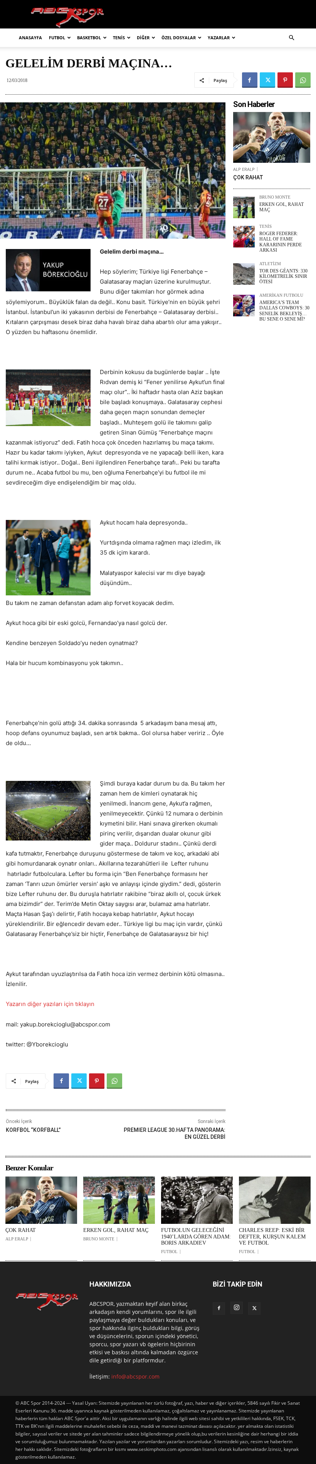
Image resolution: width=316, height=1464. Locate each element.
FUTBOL (57, 37)
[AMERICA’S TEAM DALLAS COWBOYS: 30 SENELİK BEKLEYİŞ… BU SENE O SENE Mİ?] (244, 305)
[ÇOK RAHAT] (271, 137)
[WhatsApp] (303, 80)
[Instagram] (236, 1308)
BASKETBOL (89, 37)
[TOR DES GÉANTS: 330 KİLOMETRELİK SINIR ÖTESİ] (244, 274)
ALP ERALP (244, 169)
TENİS (119, 37)
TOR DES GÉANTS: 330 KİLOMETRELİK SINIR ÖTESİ (283, 276)
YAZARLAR (219, 37)
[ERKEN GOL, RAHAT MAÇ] (244, 207)
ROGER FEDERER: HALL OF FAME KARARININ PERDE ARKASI (280, 242)
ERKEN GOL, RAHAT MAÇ (115, 1230)
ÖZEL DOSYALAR (178, 37)
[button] (291, 38)
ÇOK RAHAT (248, 177)
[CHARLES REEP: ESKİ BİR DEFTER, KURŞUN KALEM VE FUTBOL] (275, 1200)
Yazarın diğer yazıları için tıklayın (50, 1004)
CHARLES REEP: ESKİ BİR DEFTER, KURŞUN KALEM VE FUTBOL (272, 1236)
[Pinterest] (285, 80)
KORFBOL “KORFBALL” (33, 1130)
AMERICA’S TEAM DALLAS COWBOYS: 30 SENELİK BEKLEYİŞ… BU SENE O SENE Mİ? (284, 311)
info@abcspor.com (135, 1376)
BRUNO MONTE (275, 197)
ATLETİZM (270, 264)
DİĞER (143, 37)
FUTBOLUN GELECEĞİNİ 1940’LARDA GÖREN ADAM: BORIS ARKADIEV (196, 1236)
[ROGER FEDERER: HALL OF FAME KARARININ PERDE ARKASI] (244, 236)
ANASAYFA (30, 37)
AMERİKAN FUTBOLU (281, 295)
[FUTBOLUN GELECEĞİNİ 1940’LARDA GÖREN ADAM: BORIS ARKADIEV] (197, 1200)
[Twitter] (267, 80)
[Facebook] (249, 80)
